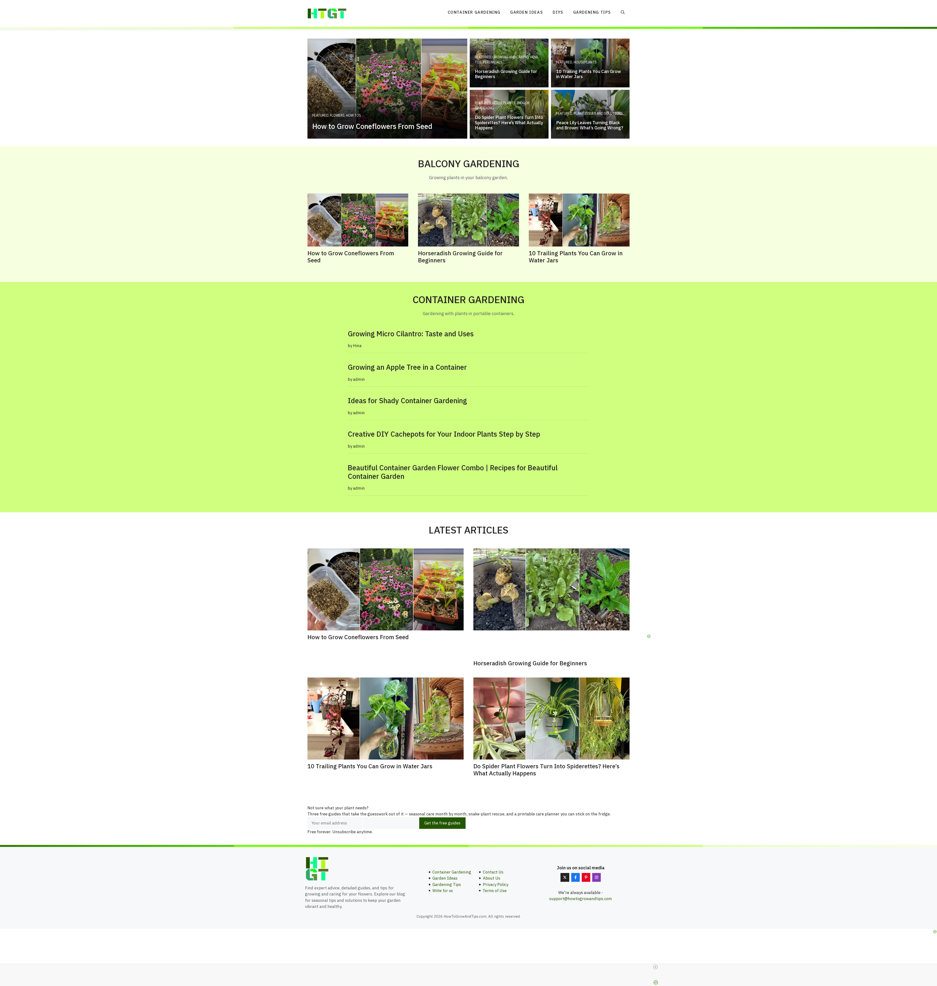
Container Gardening (474, 12)
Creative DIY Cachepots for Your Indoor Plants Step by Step (444, 434)
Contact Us (493, 872)
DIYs (558, 12)
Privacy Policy (495, 884)
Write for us (442, 890)
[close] (655, 967)
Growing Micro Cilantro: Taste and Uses (411, 333)
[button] (623, 12)
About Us (491, 878)
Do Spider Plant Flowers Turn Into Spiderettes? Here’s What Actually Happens (546, 769)
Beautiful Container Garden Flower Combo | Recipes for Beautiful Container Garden (453, 472)
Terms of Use (495, 890)
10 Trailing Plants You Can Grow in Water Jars (576, 256)
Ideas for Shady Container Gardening (407, 400)
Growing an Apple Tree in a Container (407, 367)
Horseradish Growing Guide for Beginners (460, 256)
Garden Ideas (526, 12)
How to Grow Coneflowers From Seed (350, 256)
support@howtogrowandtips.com (580, 898)
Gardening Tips (592, 12)
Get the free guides (442, 823)
